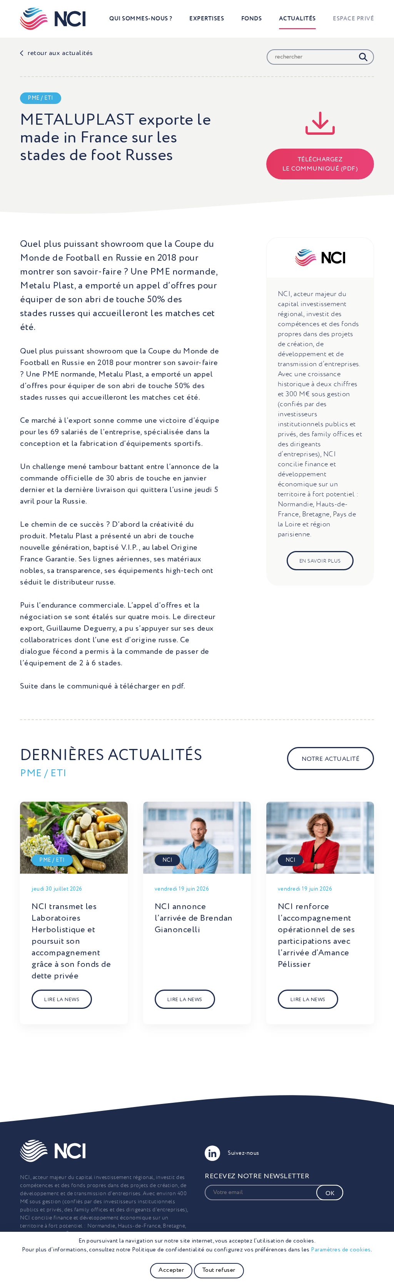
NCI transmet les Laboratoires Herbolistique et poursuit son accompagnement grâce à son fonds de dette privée (71, 941)
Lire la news (61, 999)
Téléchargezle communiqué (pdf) (320, 164)
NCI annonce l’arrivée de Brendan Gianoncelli (194, 918)
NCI (167, 860)
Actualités (297, 19)
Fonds (251, 19)
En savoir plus (320, 561)
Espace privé (353, 19)
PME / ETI (40, 98)
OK (330, 1194)
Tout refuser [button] (218, 1270)
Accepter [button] (171, 1270)
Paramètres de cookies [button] (341, 1250)
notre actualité (331, 759)
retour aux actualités (60, 53)
